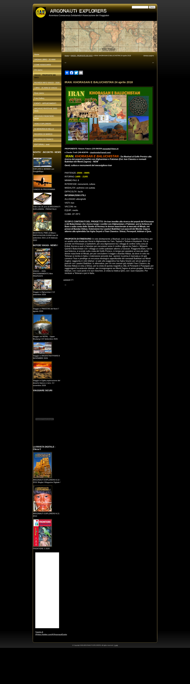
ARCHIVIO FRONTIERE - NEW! (44, 117)
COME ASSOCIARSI (42, 65)
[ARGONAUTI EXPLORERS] (41, 12)
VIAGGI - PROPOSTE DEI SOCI (82, 56)
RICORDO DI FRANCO (43, 139)
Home (67, 56)
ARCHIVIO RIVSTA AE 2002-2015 (46, 109)
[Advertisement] (77, 666)
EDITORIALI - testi (41, 144)
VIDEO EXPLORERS (42, 124)
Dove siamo (39, 93)
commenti (66, 280)
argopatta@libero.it (110, 149)
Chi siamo (38, 70)
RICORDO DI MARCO (43, 134)
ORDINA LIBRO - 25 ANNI (44, 60)
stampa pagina (148, 56)
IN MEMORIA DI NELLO (44, 129)
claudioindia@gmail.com (100, 152)
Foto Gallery (39, 98)
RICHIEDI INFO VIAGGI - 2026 (47, 83)
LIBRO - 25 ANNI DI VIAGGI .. (46, 88)
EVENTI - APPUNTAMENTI (45, 103)
